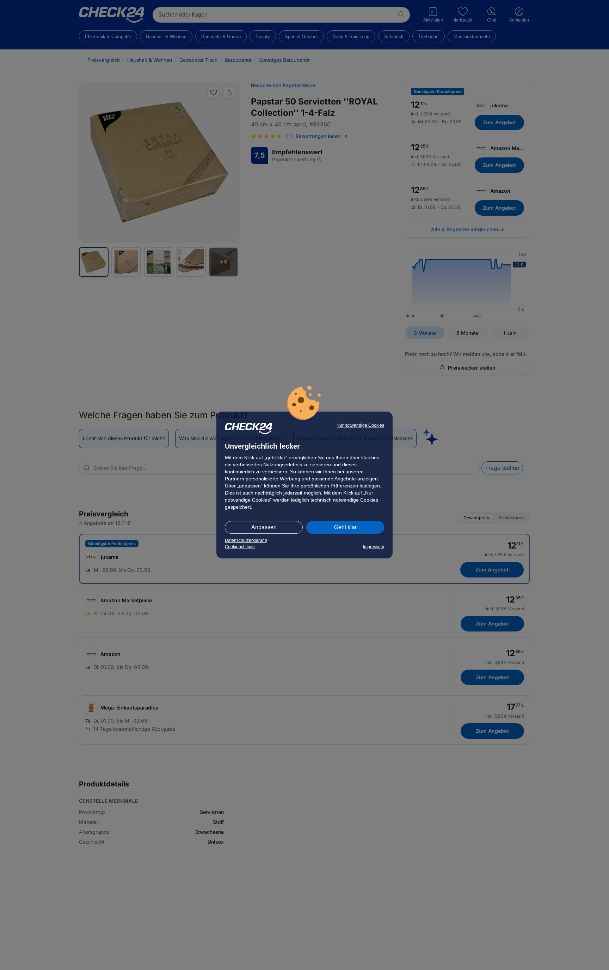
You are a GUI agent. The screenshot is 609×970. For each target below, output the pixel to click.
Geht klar (345, 527)
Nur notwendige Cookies (360, 425)
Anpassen (264, 527)
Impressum (373, 546)
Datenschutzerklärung (246, 540)
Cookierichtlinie (240, 546)
